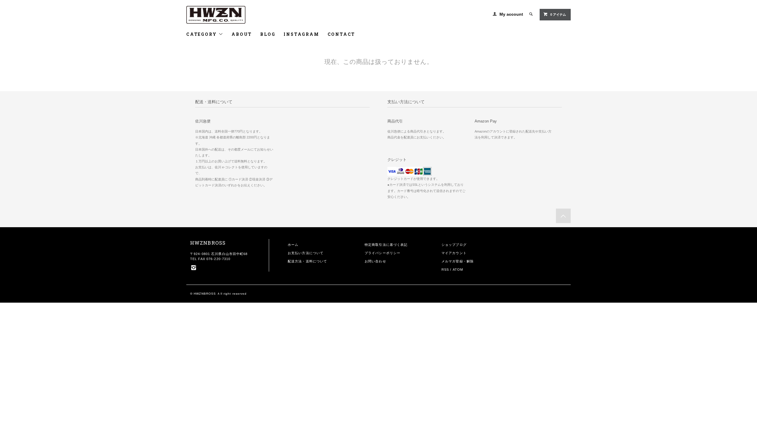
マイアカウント (454, 253)
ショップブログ (454, 244)
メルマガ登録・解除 (457, 261)
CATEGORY (202, 34)
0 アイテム (558, 14)
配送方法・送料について (307, 261)
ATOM (458, 269)
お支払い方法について (305, 253)
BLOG (267, 34)
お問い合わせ (375, 261)
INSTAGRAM (301, 34)
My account (511, 14)
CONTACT (341, 34)
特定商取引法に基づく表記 (386, 244)
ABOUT (242, 34)
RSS (445, 269)
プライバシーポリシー (382, 253)
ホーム (293, 244)
